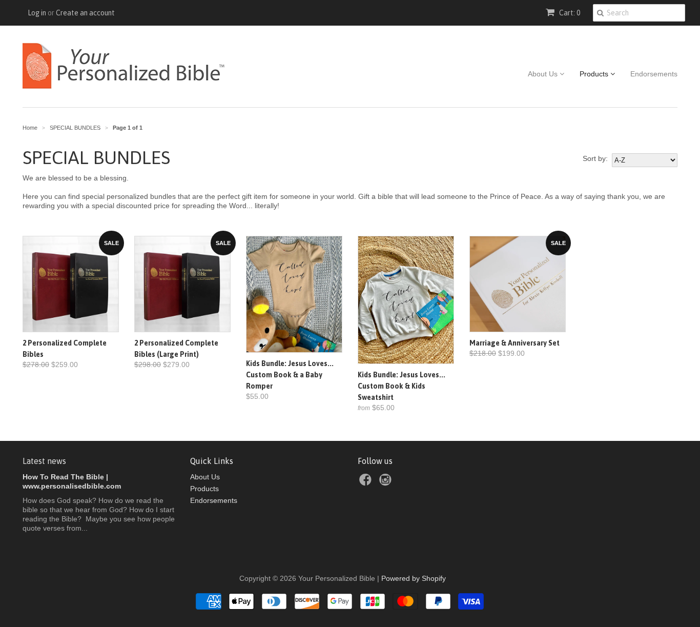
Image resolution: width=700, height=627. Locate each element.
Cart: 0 (569, 13)
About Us (544, 74)
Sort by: (595, 158)
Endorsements (653, 74)
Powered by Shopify (413, 578)
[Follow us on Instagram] (387, 483)
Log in (37, 13)
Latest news (44, 461)
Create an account (85, 13)
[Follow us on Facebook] (367, 483)
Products (595, 74)
